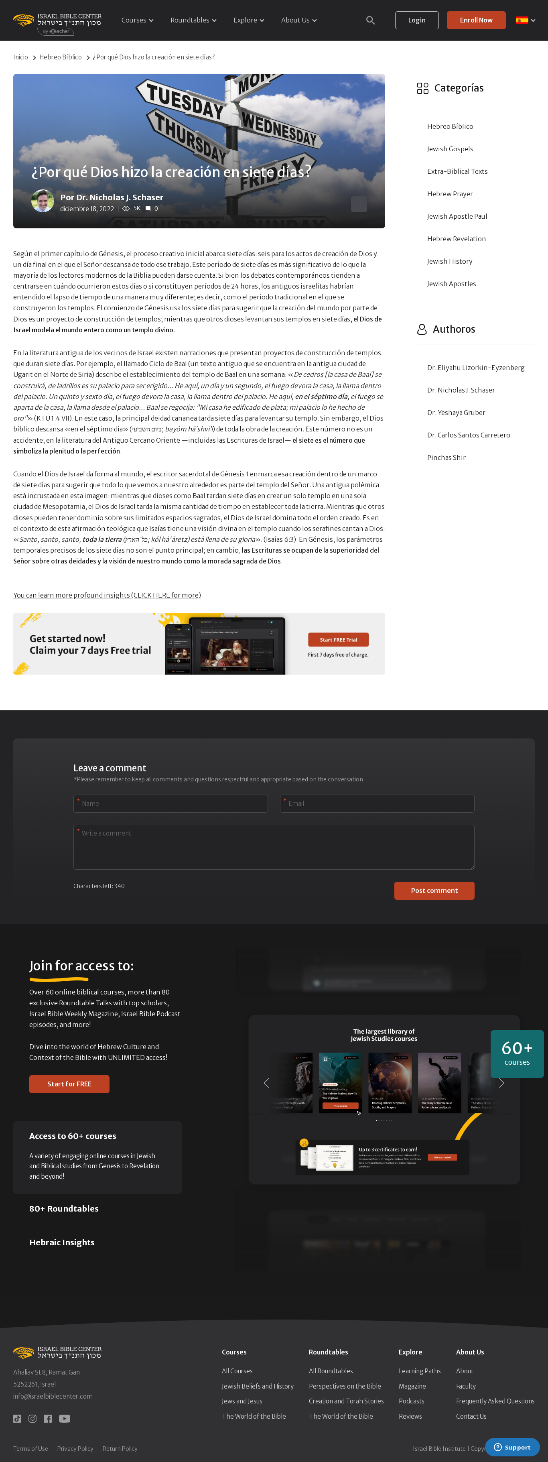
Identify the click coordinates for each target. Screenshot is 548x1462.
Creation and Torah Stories (346, 1401)
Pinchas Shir (446, 457)
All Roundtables (331, 1371)
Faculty (466, 1386)
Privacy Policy (75, 1448)
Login (417, 20)
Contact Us (471, 1416)
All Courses (237, 1371)
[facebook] (48, 1419)
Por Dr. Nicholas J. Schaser (112, 197)
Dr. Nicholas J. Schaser (461, 390)
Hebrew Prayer (450, 194)
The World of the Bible (254, 1416)
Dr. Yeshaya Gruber (456, 413)
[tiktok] (17, 1419)
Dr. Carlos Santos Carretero (468, 435)
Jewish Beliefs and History (258, 1386)
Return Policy (120, 1448)
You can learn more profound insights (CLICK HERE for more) (107, 595)
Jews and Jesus (242, 1401)
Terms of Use (30, 1448)
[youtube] (64, 1419)
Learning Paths (420, 1371)
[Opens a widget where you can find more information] (512, 1448)
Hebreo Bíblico (60, 57)
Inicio (20, 57)
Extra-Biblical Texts (457, 171)
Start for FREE (69, 1084)
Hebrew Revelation (456, 239)
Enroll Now (476, 20)
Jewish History (450, 261)
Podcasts (411, 1401)
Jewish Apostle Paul (457, 216)
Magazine (412, 1386)
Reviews (410, 1416)
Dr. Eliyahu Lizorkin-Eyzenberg (476, 368)
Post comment (434, 891)
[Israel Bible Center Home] (57, 20)
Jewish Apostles (451, 284)
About (464, 1371)
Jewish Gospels (450, 149)
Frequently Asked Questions (495, 1401)
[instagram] (32, 1419)
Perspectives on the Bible (345, 1386)
